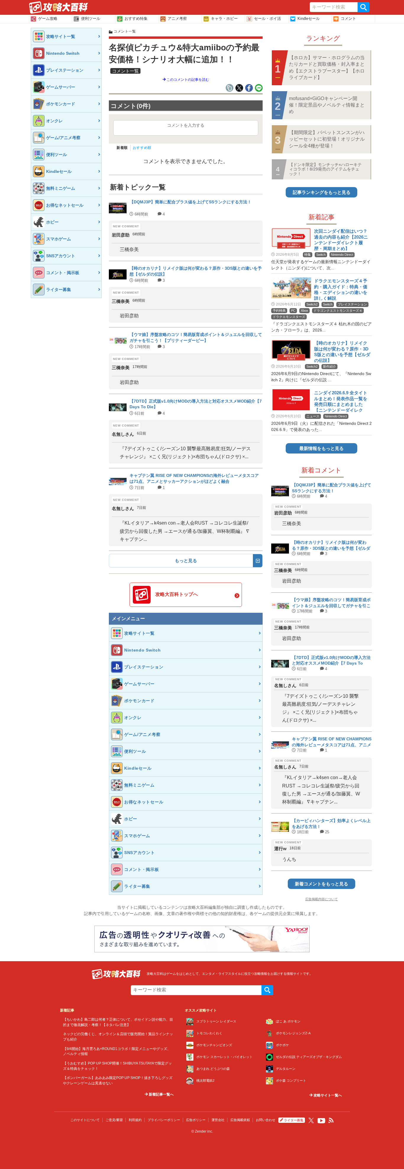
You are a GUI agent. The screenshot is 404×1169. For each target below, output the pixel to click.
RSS (331, 1120)
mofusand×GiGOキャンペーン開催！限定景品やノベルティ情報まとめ (327, 105)
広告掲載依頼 (240, 1120)
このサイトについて (85, 1120)
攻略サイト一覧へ (327, 1095)
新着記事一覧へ (161, 1094)
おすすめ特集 (136, 18)
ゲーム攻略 (47, 18)
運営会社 (217, 1120)
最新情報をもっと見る (321, 448)
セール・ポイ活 (267, 18)
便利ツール (90, 18)
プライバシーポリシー (164, 1120)
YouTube (321, 1121)
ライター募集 (293, 1120)
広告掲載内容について (321, 899)
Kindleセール (309, 18)
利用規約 (135, 1120)
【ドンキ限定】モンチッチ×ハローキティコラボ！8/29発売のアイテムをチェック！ (325, 169)
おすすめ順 (142, 148)
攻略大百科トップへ (176, 594)
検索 (363, 7)
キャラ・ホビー (224, 18)
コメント (348, 18)
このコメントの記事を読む (187, 80)
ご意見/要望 (114, 1120)
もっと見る (186, 560)
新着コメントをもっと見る (321, 883)
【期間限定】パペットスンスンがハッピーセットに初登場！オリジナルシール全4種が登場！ (327, 139)
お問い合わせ (265, 1120)
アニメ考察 (177, 18)
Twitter (311, 1120)
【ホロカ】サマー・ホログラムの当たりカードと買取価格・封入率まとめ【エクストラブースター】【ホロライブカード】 (327, 67)
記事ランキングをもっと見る (321, 192)
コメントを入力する (185, 125)
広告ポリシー (196, 1120)
